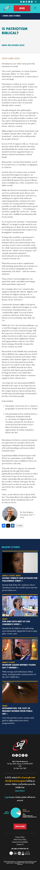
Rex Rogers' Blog (16, 45)
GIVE (22, 8)
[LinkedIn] (12, 526)
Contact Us (20, 844)
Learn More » (20, 791)
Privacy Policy (20, 837)
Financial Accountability (20, 842)
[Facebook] (4, 526)
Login (7, 797)
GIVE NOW (20, 826)
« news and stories (11, 16)
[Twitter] (8, 526)
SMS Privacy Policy (20, 839)
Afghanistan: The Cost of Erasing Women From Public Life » (17, 711)
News (4, 45)
